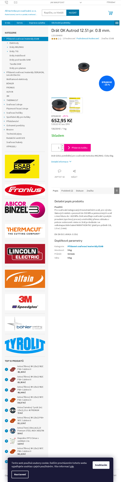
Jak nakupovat (57, 2)
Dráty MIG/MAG (17, 47)
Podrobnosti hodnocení (88, 38)
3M (7, 96)
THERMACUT (12, 100)
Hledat (73, 12)
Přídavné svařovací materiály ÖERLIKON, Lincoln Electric (25, 74)
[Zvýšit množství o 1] (62, 146)
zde (72, 466)
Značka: (107, 38)
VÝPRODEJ (11, 146)
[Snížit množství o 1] (62, 149)
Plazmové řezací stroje (17, 108)
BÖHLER (10, 83)
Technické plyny (14, 133)
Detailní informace (59, 161)
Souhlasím (101, 465)
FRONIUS (10, 87)
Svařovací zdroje (14, 104)
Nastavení (20, 474)
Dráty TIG (14, 51)
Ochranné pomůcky (15, 125)
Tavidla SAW (15, 64)
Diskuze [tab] (80, 190)
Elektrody (14, 43)
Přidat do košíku (79, 147)
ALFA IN (9, 91)
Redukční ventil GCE (15, 138)
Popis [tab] (55, 190)
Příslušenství (12, 121)
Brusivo (10, 129)
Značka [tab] (90, 190)
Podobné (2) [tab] (67, 190)
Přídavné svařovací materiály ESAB (22, 38)
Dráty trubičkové (17, 55)
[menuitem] (7, 22)
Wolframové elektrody (17, 79)
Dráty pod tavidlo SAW (20, 59)
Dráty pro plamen (18, 68)
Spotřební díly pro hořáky (18, 117)
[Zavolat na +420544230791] (9, 2)
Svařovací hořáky (14, 112)
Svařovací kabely (14, 142)
